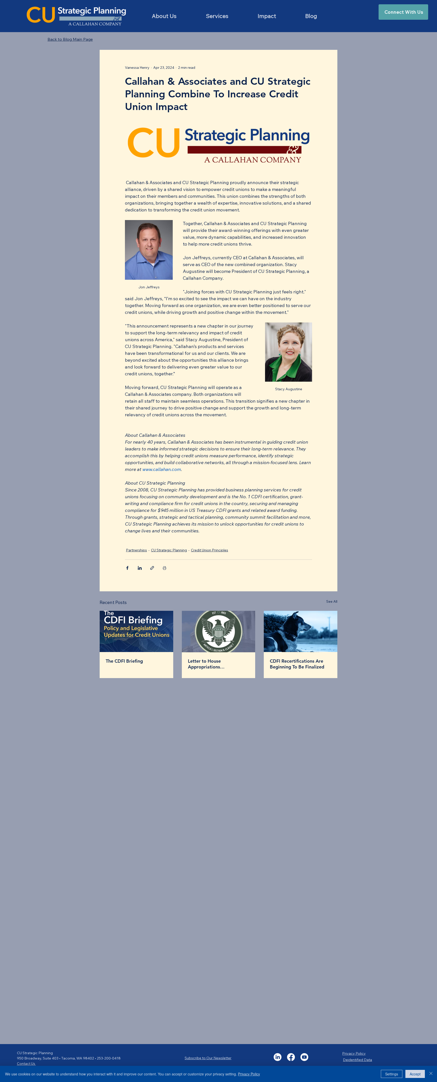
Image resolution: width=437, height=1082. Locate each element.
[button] (217, 16)
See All (331, 601)
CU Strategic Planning (169, 550)
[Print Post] (164, 568)
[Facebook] (291, 1057)
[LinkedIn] (277, 1057)
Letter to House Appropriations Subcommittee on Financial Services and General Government (216, 664)
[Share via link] (152, 568)
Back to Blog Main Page (70, 39)
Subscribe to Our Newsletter (208, 1058)
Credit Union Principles (209, 550)
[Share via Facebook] (127, 568)
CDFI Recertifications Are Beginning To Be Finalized (297, 664)
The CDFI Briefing (124, 661)
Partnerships (136, 550)
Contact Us (26, 1063)
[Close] (431, 1074)
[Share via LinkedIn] (139, 568)
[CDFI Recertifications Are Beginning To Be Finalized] (300, 631)
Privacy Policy (354, 1053)
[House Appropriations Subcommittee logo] (218, 631)
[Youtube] (304, 1057)
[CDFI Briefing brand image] (136, 631)
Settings (391, 1073)
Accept (415, 1073)
